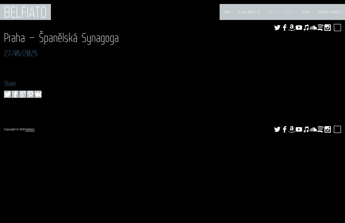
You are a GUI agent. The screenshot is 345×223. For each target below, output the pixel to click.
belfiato (25, 12)
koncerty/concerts (281, 12)
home (227, 12)
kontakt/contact (329, 12)
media (306, 12)
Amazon (291, 27)
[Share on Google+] (22, 94)
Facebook (284, 27)
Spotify (320, 27)
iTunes (306, 27)
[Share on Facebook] (15, 94)
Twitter (277, 27)
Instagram (327, 27)
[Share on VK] (38, 94)
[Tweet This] (7, 94)
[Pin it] (30, 94)
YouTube (298, 27)
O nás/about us (249, 12)
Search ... (337, 27)
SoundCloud (313, 27)
